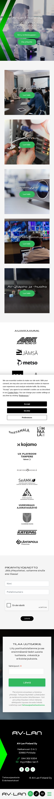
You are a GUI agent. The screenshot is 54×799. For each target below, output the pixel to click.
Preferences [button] (24, 396)
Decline (27, 411)
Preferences (27, 417)
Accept (27, 404)
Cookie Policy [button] (13, 393)
